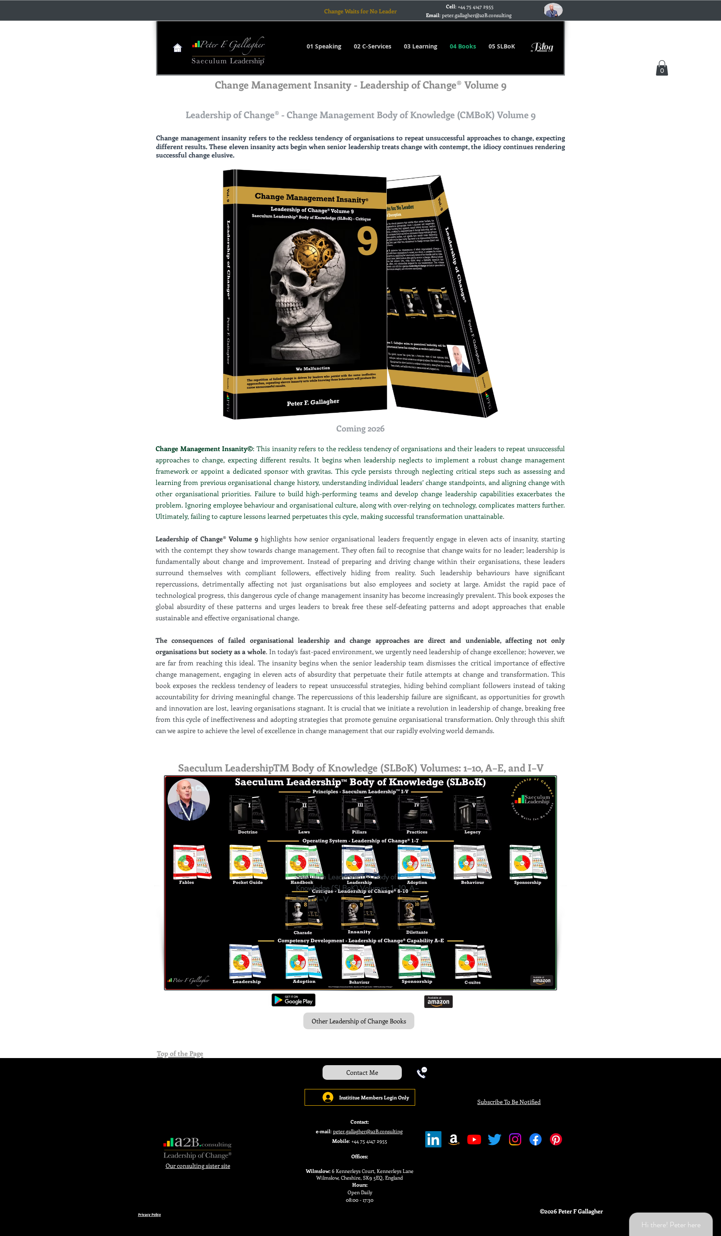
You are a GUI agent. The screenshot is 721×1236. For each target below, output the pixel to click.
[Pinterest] (556, 1139)
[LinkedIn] (433, 1139)
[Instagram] (515, 1139)
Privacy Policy (149, 1214)
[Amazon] (454, 1139)
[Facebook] (535, 1139)
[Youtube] (474, 1139)
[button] (661, 68)
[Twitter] (495, 1139)
